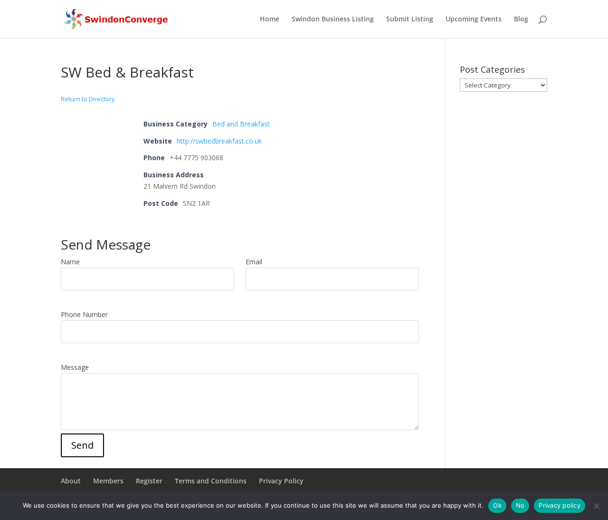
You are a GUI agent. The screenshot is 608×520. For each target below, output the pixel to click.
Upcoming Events (474, 19)
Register (149, 480)
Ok (497, 505)
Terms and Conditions (211, 480)
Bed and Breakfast (241, 123)
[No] (596, 505)
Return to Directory (88, 99)
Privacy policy (559, 505)
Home (269, 19)
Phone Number (84, 314)
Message (75, 367)
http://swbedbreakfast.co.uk (219, 140)
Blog (521, 19)
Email (254, 261)
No (520, 505)
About (71, 480)
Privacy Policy (281, 480)
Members (108, 480)
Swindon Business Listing (333, 19)
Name (70, 261)
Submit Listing (409, 19)
